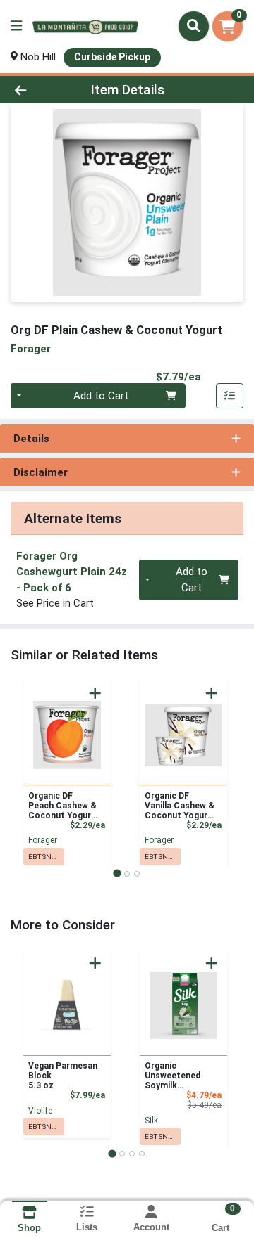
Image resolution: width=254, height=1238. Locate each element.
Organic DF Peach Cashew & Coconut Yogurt (62, 805)
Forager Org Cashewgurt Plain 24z (71, 572)
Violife (40, 1111)
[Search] (193, 26)
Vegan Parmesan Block (62, 1075)
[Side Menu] (16, 26)
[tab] (117, 873)
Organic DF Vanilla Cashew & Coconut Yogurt (179, 805)
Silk (151, 1121)
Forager (42, 840)
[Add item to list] (230, 395)
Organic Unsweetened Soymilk (172, 1075)
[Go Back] (40, 89)
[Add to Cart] (95, 693)
